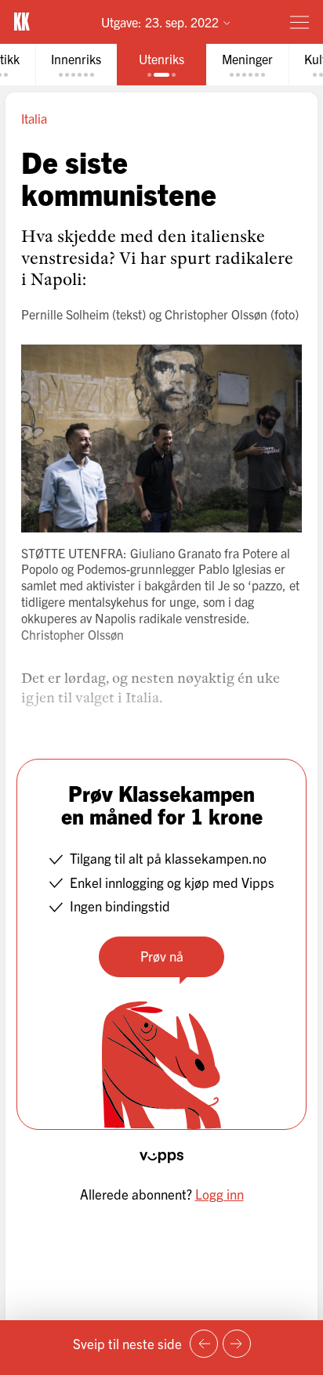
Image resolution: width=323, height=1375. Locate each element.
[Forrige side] (204, 1344)
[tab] (76, 64)
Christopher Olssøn (216, 314)
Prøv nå (161, 955)
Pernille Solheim (65, 314)
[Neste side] (237, 1344)
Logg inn (219, 1194)
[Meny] (299, 22)
